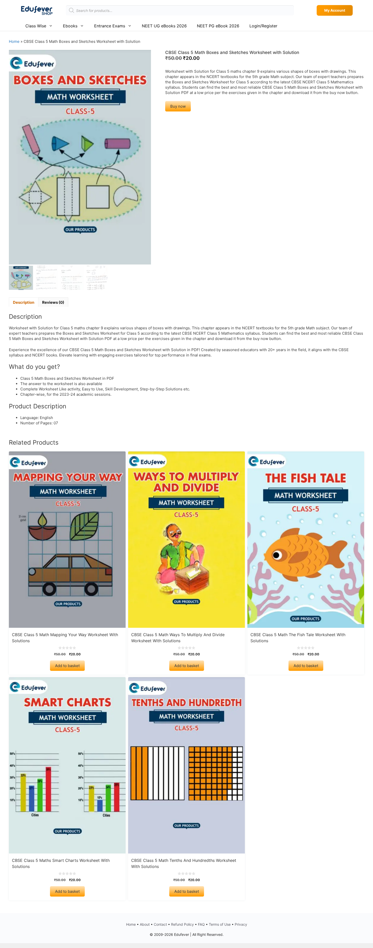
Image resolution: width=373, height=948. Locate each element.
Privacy (241, 924)
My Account (334, 10)
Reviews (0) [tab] (53, 302)
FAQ (201, 924)
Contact (160, 924)
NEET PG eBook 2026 (218, 25)
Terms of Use (220, 924)
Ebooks (70, 25)
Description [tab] (23, 302)
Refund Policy (182, 924)
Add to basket (67, 665)
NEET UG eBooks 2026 (164, 25)
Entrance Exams (109, 25)
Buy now (178, 106)
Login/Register (263, 25)
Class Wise (35, 25)
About (145, 924)
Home (14, 41)
